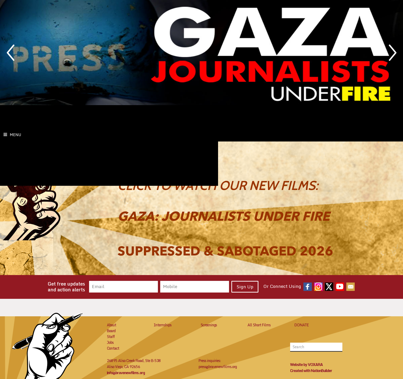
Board (111, 331)
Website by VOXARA (306, 365)
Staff (111, 337)
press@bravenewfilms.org (217, 367)
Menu (15, 135)
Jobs (110, 342)
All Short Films (259, 325)
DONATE (301, 325)
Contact (113, 348)
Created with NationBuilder (311, 371)
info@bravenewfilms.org (126, 373)
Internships (162, 325)
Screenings (209, 325)
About (111, 325)
